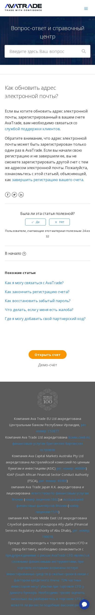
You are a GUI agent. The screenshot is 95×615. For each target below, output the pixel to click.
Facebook (8, 197)
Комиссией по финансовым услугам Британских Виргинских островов (51, 443)
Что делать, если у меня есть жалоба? (39, 309)
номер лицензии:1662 (41, 499)
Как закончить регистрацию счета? (37, 291)
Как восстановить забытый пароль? (38, 300)
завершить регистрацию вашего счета (47, 179)
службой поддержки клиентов (32, 128)
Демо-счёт (47, 364)
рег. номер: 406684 (71, 468)
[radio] (35, 222)
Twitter (14, 197)
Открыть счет (48, 354)
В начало (13, 253)
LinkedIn (21, 197)
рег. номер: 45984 (53, 481)
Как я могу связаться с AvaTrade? (34, 282)
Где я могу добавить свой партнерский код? (45, 318)
